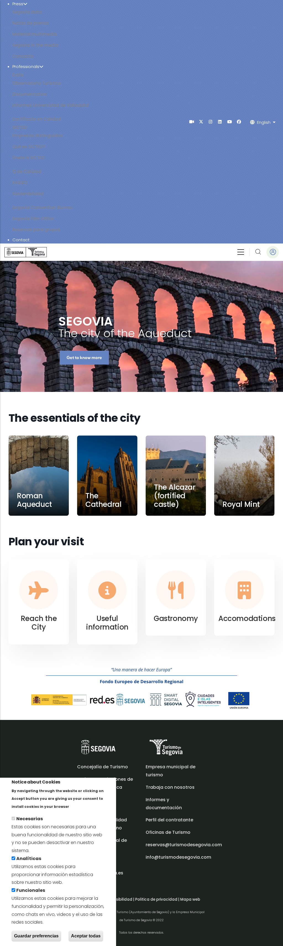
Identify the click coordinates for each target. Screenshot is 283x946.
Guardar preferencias (36, 936)
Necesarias (29, 819)
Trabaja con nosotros (170, 787)
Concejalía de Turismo (102, 767)
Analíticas (28, 858)
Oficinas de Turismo (168, 832)
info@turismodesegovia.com (178, 857)
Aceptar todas (86, 936)
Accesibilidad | (120, 899)
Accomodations (247, 618)
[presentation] (191, 122)
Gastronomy (176, 618)
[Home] (25, 252)
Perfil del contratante (169, 820)
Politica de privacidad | (157, 899)
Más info (79, 806)
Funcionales (30, 890)
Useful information (107, 623)
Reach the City (39, 623)
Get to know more (84, 357)
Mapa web (190, 899)
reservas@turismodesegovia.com (184, 845)
